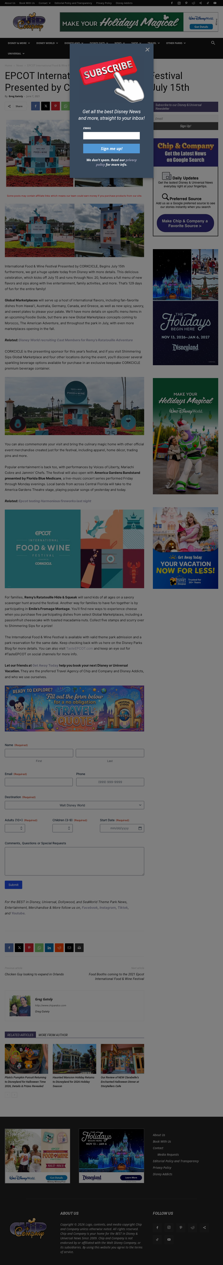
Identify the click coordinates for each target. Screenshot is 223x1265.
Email (87, 128)
